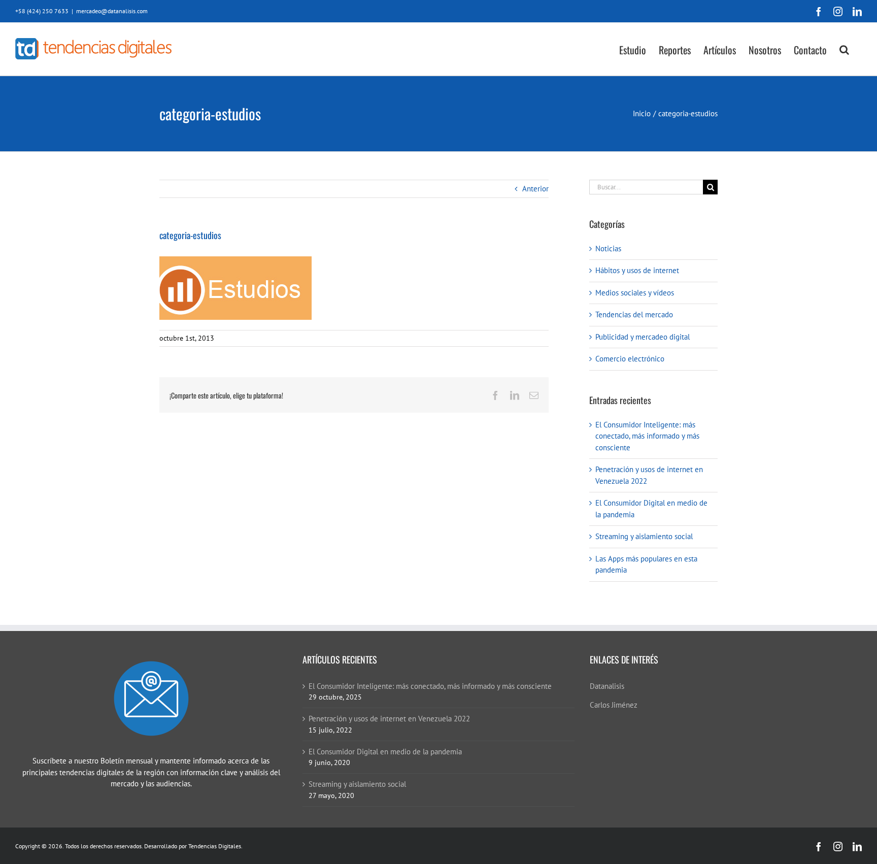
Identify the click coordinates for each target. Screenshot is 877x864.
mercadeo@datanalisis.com (112, 11)
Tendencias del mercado (634, 314)
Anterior (535, 188)
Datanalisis (607, 686)
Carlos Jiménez (613, 705)
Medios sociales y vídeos (634, 292)
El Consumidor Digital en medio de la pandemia (385, 751)
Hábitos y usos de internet (637, 270)
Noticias (608, 248)
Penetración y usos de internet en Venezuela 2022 (389, 718)
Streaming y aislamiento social (644, 536)
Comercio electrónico (629, 358)
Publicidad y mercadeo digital (642, 337)
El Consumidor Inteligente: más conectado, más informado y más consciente (647, 436)
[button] (844, 49)
